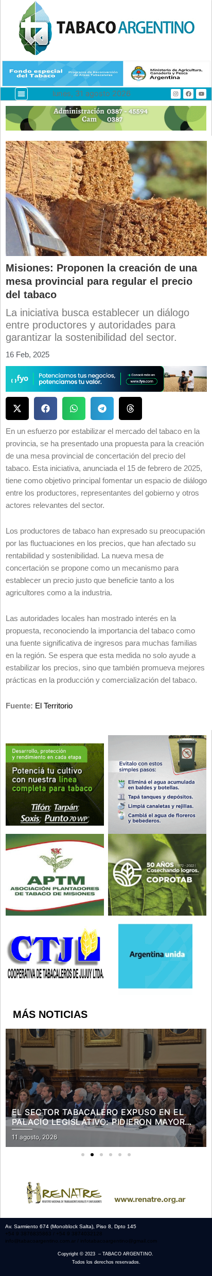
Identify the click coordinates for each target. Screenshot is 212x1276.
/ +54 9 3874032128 (77, 1233)
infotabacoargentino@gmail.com (118, 1241)
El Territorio (54, 706)
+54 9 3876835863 (29, 1233)
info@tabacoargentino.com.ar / (42, 1241)
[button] (21, 93)
